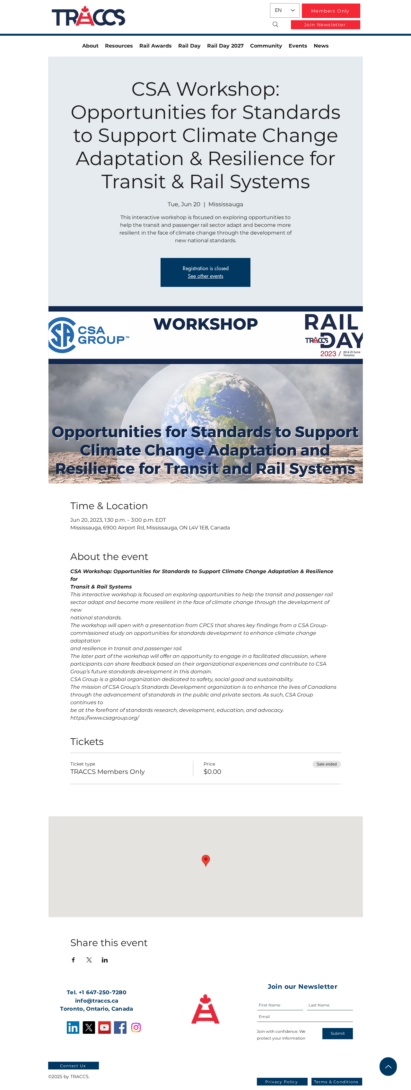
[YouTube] (104, 1027)
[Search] (275, 24)
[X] (89, 1027)
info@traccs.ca (96, 1000)
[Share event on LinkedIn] (105, 959)
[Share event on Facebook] (73, 959)
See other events (205, 276)
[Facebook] (120, 1027)
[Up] (388, 1066)
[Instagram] (136, 1027)
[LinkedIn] (73, 1027)
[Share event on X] (89, 959)
